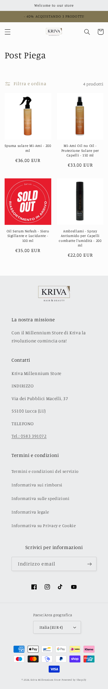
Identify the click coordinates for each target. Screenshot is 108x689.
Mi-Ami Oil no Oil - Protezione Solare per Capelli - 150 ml (80, 150)
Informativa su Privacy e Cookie (44, 525)
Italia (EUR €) (51, 627)
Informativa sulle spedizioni (41, 498)
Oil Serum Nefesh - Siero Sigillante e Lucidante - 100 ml (28, 236)
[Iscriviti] (89, 564)
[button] (7, 31)
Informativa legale (30, 511)
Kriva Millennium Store (46, 679)
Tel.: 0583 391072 (29, 436)
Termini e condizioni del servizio (45, 471)
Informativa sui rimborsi (37, 484)
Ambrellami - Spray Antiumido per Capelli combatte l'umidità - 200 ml (80, 238)
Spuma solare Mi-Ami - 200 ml (28, 147)
